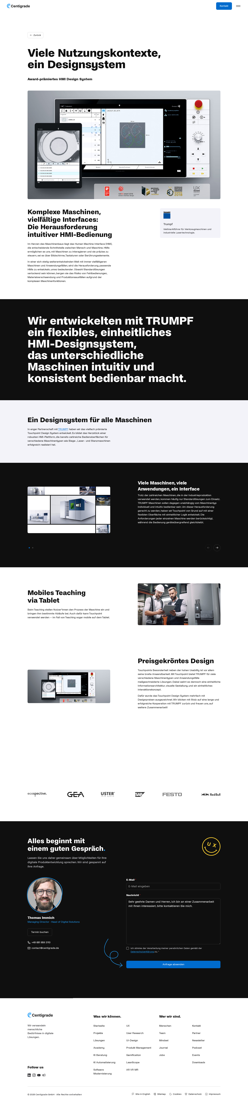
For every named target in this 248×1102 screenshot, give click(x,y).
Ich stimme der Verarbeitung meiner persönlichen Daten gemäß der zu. (166, 950)
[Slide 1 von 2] (29, 547)
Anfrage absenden (173, 964)
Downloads (198, 1062)
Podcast (197, 1047)
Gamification (133, 1055)
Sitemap (161, 1094)
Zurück (37, 35)
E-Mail (131, 879)
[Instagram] (34, 1075)
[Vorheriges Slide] (208, 547)
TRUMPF (63, 429)
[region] (124, 515)
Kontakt (224, 6)
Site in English (142, 1094)
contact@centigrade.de (45, 948)
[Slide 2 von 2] (32, 547)
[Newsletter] (44, 1075)
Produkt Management (138, 1047)
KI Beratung (100, 1055)
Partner (196, 1033)
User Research (135, 1033)
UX (128, 1025)
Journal (163, 1047)
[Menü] (238, 6)
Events (196, 1055)
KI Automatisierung (104, 1062)
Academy (98, 1047)
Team (162, 1033)
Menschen (165, 1025)
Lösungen (99, 1040)
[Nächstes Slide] (217, 547)
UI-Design (132, 1040)
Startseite (99, 1025)
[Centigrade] (18, 6)
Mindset (163, 1040)
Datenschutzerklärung (142, 951)
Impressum (214, 1094)
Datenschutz (195, 1094)
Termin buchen (40, 932)
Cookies (177, 1094)
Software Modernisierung (102, 1071)
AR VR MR (132, 1069)
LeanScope (133, 1062)
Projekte (98, 1033)
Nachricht (133, 895)
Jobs (162, 1055)
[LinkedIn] (29, 1075)
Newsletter (198, 1040)
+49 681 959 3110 (41, 942)
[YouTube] (39, 1075)
